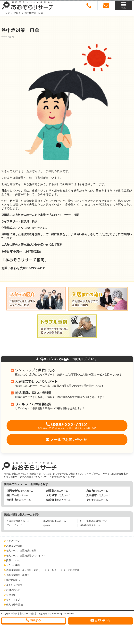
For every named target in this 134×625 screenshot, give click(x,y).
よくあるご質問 (14, 585)
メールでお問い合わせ (68, 440)
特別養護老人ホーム (90, 525)
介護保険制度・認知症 (17, 575)
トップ (6, 13)
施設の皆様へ (13, 580)
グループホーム (15, 525)
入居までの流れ (14, 545)
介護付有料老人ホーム (18, 521)
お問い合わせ (13, 590)
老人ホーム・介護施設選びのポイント (25, 555)
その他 (46, 525)
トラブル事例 (13, 565)
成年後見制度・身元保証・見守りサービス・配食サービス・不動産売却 (42, 570)
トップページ (13, 540)
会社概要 (10, 594)
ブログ (17, 13)
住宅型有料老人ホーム (54, 521)
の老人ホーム (20, 490)
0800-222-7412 (67, 426)
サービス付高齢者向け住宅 (93, 521)
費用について (13, 560)
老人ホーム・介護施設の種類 (21, 550)
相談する (35, 620)
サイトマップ (13, 599)
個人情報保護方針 (15, 604)
